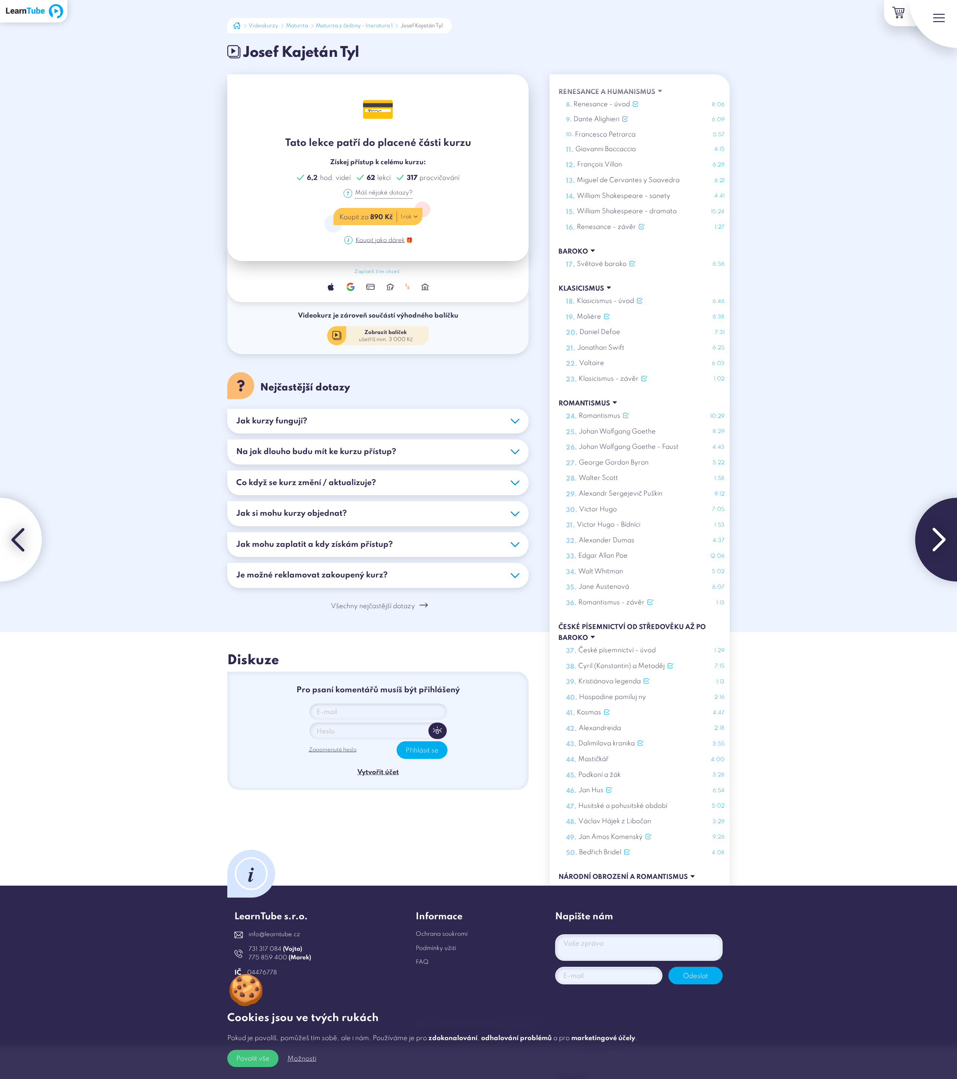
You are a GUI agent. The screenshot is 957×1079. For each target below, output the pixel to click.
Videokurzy (263, 25)
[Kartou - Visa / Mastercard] (370, 287)
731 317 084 (275, 949)
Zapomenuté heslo (333, 749)
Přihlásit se (422, 750)
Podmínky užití (436, 948)
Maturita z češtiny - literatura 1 (354, 25)
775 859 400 (280, 958)
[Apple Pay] (331, 287)
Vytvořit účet (378, 772)
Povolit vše (253, 1058)
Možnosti (301, 1058)
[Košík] (897, 13)
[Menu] (933, 24)
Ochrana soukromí (442, 934)
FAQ (422, 962)
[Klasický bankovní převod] (425, 287)
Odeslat (695, 976)
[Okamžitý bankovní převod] (390, 287)
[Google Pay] (350, 287)
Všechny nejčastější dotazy (373, 606)
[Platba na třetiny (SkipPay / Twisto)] (407, 287)
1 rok (406, 217)
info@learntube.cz (274, 935)
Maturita (297, 25)
